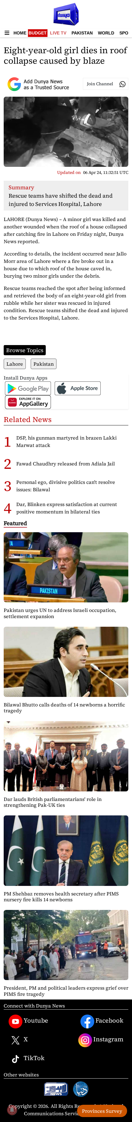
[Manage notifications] (12, 1110)
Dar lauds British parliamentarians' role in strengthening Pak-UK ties (53, 802)
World (106, 32)
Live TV (58, 32)
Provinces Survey (102, 1111)
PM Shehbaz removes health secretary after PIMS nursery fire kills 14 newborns (61, 896)
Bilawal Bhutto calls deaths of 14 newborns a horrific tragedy (64, 707)
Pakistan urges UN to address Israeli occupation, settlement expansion (60, 613)
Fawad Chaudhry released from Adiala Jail (65, 463)
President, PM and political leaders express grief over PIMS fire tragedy (66, 990)
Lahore (14, 363)
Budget (38, 32)
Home (20, 32)
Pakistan (82, 32)
